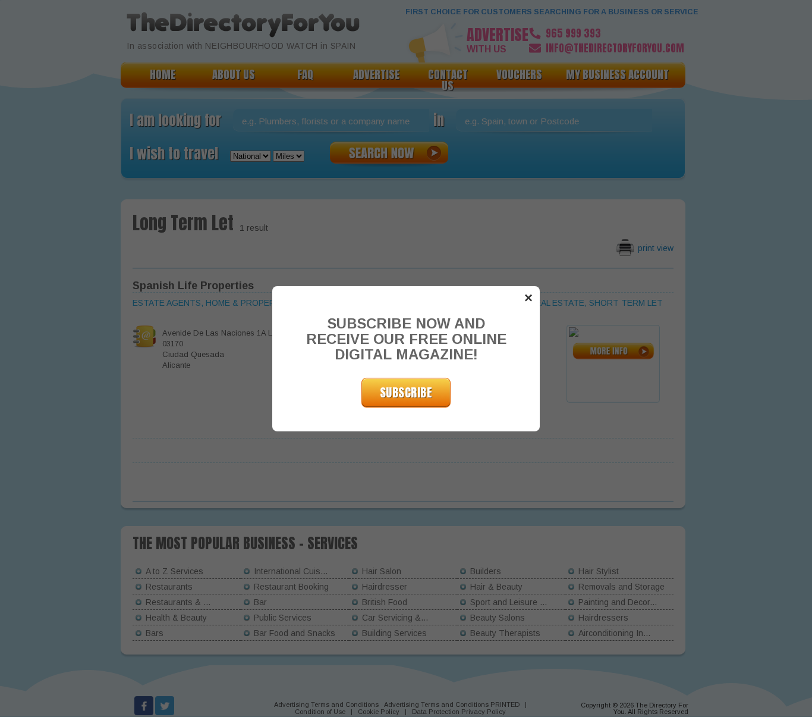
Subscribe (406, 392)
